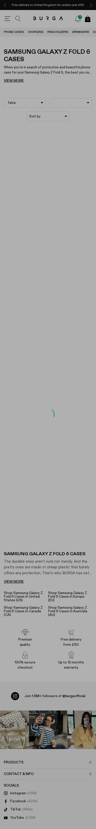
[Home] (48, 18)
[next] (91, 5)
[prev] (5, 5)
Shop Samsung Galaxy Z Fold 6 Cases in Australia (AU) (67, 611)
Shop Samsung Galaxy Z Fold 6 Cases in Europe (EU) (67, 596)
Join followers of (54, 696)
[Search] (18, 19)
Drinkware (80, 32)
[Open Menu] (7, 19)
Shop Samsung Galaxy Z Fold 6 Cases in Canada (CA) (23, 611)
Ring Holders (57, 32)
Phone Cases (14, 32)
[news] (78, 19)
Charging (36, 32)
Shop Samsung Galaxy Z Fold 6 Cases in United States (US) (23, 596)
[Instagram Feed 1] (48, 729)
